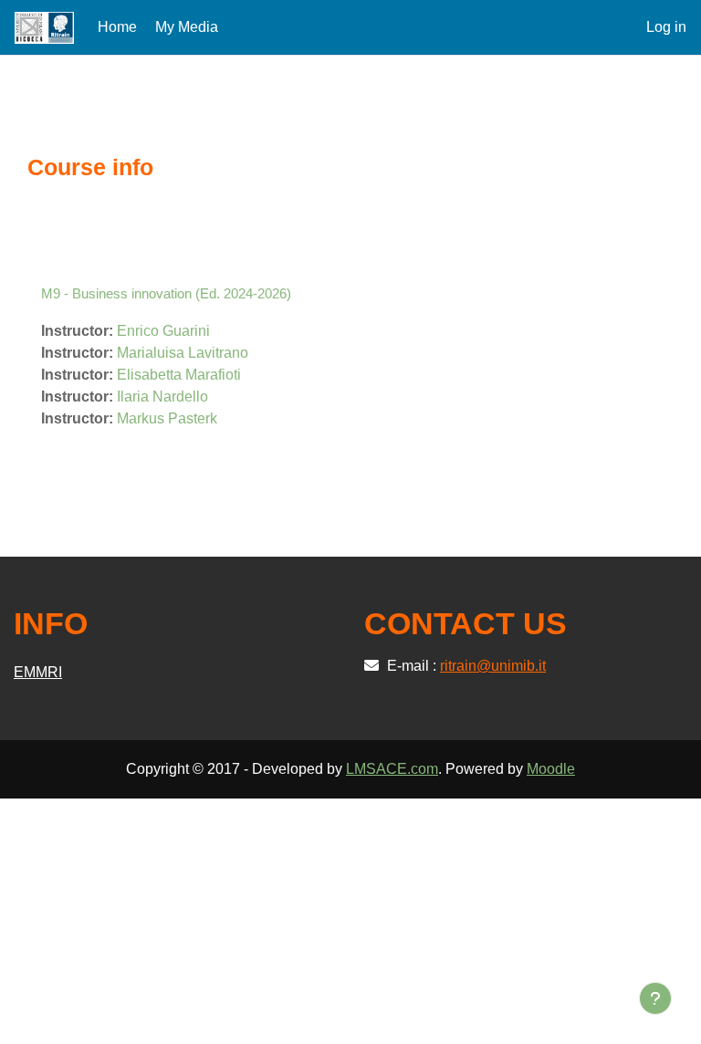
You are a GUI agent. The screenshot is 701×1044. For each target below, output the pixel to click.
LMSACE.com (392, 769)
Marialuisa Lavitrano (182, 352)
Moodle (551, 769)
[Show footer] (655, 998)
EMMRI (38, 672)
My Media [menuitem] (186, 27)
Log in (666, 27)
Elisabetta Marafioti (179, 374)
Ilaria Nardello (162, 396)
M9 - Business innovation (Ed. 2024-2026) (166, 293)
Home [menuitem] (117, 27)
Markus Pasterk (167, 418)
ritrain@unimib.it (493, 665)
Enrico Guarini (163, 331)
